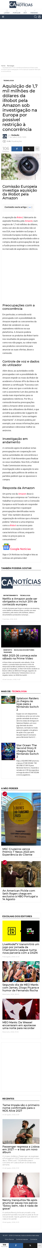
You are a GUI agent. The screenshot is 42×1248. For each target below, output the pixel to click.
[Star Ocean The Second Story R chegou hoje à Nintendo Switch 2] (8, 751)
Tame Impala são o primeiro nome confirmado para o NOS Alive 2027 (20, 1108)
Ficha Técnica (9, 1239)
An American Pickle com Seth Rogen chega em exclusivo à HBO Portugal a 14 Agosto (20, 895)
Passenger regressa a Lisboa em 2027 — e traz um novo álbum (20, 1149)
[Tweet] (30, 1245)
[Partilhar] (16, 1245)
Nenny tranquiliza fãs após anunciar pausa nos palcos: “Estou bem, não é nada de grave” (20, 1204)
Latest (7, 13)
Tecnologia (25, 595)
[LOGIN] (39, 16)
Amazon (29, 221)
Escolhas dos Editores (24, 650)
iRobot (20, 217)
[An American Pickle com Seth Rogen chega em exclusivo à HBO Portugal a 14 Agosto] (21, 874)
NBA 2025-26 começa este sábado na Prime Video (19, 657)
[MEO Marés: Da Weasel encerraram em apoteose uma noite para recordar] (21, 1009)
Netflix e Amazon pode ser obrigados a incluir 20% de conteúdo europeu (19, 601)
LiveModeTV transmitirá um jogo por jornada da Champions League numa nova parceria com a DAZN (20, 948)
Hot (25, 13)
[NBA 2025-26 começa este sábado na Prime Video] (21, 636)
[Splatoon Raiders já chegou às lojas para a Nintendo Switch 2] (8, 700)
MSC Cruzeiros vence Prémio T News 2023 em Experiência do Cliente (18, 851)
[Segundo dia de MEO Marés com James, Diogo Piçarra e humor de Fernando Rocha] (21, 971)
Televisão (7, 652)
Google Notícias (20, 549)
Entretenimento (10, 595)
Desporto (7, 650)
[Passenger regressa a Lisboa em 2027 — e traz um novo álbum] (21, 1131)
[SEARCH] (35, 16)
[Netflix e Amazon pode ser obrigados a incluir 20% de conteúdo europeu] (21, 583)
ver (30, 207)
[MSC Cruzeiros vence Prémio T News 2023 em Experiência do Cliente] (21, 819)
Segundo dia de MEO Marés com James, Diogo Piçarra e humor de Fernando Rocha (20, 987)
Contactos (33, 1239)
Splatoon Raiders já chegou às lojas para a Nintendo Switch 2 (27, 704)
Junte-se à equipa (22, 1239)
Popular (16, 13)
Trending (34, 13)
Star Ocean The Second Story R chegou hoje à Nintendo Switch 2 (27, 751)
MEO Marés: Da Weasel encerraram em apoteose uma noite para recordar (19, 1025)
